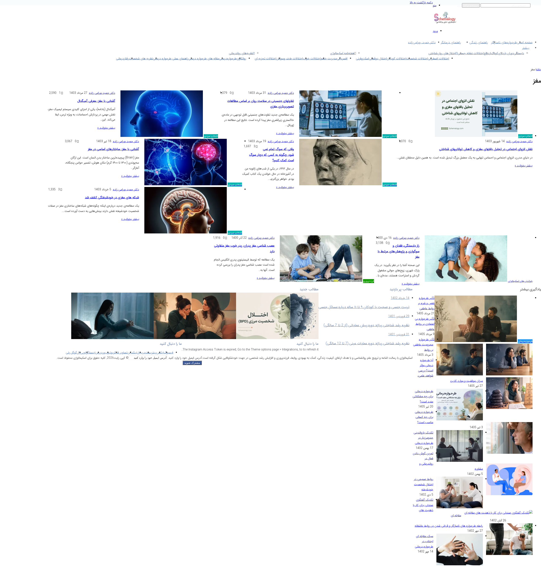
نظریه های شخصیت (141, 58)
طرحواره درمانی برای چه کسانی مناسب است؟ (424, 417)
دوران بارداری (506, 53)
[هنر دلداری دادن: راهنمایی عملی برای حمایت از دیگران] (195, 338)
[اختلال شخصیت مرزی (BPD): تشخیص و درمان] (277, 338)
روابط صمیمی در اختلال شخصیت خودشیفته (423, 484)
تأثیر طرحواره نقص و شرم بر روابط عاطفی (426, 303)
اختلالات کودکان (396, 58)
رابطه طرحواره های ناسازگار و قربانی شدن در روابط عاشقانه (449, 525)
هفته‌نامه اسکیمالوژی (342, 53)
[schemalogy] (445, 23)
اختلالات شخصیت (417, 58)
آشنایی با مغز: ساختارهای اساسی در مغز (113, 149)
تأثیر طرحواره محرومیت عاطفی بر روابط (423, 344)
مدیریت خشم (329, 58)
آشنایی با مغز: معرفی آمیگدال (96, 101)
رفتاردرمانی (122, 58)
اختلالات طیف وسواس (289, 58)
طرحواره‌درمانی (228, 58)
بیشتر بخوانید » (524, 165)
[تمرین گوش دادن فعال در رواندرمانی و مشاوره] (509, 494)
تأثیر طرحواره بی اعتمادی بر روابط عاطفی (424, 323)
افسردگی (342, 58)
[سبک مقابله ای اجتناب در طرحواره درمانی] (459, 564)
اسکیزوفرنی (362, 58)
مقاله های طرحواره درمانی (203, 58)
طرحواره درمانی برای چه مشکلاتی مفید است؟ (423, 396)
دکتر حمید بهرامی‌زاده (422, 42)
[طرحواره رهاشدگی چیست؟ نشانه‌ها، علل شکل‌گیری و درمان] (112, 338)
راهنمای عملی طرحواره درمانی (170, 58)
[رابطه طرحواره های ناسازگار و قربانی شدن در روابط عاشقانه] (509, 554)
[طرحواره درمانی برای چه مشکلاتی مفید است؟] (459, 419)
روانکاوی (241, 58)
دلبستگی (519, 53)
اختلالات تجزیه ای (265, 58)
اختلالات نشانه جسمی (471, 53)
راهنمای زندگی (478, 42)
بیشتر (525, 47)
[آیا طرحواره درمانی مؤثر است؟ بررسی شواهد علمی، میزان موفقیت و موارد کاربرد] (509, 408)
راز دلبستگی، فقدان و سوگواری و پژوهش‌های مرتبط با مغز (398, 251)
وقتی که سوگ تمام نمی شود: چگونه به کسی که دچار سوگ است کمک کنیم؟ (271, 155)
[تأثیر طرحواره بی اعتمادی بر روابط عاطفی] (509, 374)
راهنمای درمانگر (451, 42)
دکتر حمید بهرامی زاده (519, 141)
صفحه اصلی (525, 42)
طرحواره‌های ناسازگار (504, 42)
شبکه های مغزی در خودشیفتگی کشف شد (112, 197)
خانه (538, 69)
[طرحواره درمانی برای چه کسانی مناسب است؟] (509, 453)
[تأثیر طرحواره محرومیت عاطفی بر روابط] (459, 374)
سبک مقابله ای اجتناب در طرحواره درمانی (424, 541)
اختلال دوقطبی (378, 58)
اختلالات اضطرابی (438, 58)
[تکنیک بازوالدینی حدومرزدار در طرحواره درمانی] (459, 461)
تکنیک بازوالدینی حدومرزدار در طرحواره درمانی (423, 437)
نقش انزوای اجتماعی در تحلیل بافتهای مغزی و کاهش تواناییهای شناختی (486, 149)
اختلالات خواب (312, 58)
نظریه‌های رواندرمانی (241, 53)
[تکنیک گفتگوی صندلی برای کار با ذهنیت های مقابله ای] (498, 512)
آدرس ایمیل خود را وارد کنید (185, 358)
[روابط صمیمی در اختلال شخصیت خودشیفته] (459, 507)
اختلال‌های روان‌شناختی (442, 53)
